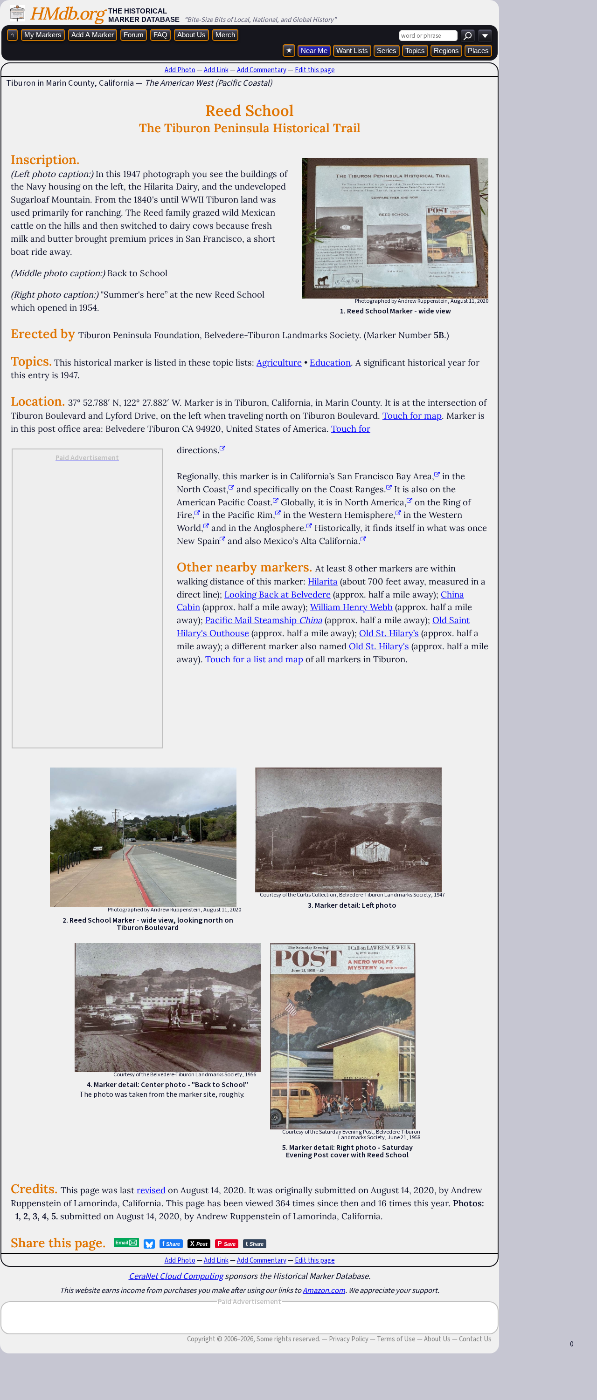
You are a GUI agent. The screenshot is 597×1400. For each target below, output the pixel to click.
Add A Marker (92, 35)
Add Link (216, 70)
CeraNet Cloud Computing (176, 1276)
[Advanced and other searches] (485, 35)
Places (478, 50)
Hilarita (323, 581)
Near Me (314, 50)
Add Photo (180, 70)
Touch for (350, 428)
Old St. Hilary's (379, 646)
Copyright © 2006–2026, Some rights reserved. (253, 1339)
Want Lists (352, 50)
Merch (225, 35)
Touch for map (412, 415)
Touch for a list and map (254, 659)
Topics (415, 50)
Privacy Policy (348, 1339)
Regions (446, 50)
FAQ (160, 35)
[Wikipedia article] (437, 476)
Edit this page (315, 70)
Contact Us (475, 1339)
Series (386, 50)
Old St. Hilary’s (389, 633)
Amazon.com (324, 1290)
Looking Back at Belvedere (277, 594)
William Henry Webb (351, 606)
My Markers (43, 35)
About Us (191, 35)
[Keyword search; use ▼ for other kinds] (468, 35)
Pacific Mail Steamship (263, 619)
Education (330, 362)
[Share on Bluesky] (149, 1244)
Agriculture (279, 362)
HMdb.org (66, 13)
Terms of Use (396, 1339)
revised (151, 1190)
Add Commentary (261, 70)
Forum (134, 35)
